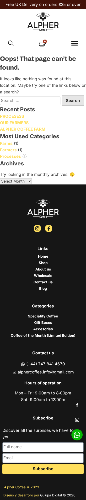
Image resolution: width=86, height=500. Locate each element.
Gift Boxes (43, 322)
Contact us (43, 282)
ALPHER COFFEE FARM (22, 129)
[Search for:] (31, 100)
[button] (74, 43)
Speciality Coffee (43, 316)
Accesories (43, 329)
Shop (43, 262)
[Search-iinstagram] (37, 228)
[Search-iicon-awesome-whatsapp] (77, 434)
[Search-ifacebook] (48, 228)
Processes (10, 156)
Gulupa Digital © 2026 (57, 495)
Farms (6, 143)
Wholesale (43, 275)
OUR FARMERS (14, 122)
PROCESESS (12, 116)
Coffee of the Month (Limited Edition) (43, 335)
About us (43, 269)
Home (43, 256)
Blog (43, 288)
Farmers (8, 150)
